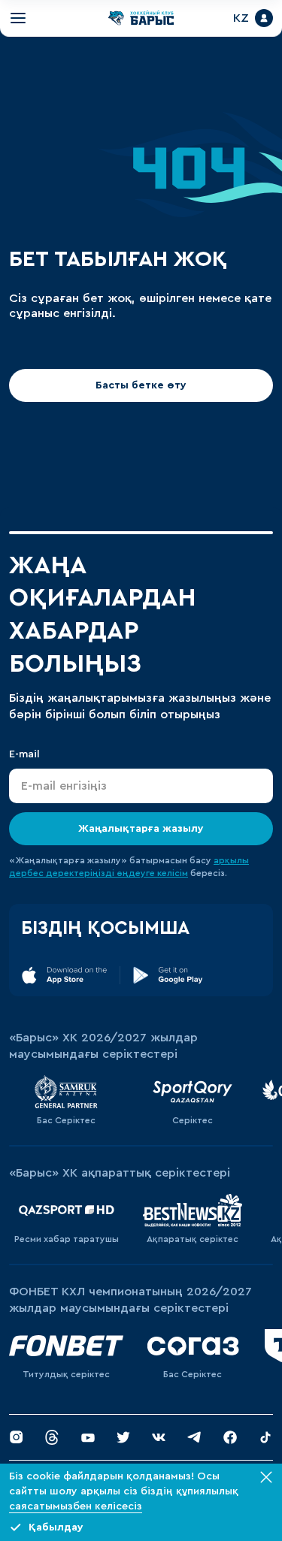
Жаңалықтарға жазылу (141, 834)
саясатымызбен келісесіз (75, 1506)
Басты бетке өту (141, 391)
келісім (172, 879)
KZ (235, 21)
